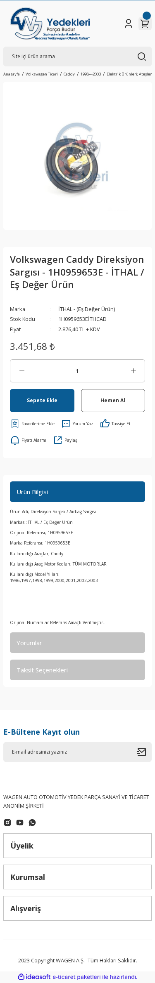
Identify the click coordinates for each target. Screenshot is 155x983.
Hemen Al (112, 400)
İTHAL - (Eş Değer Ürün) (86, 309)
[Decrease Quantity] (21, 371)
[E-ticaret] (76, 977)
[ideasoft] (34, 977)
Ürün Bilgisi (32, 492)
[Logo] (50, 23)
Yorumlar (29, 643)
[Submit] (144, 752)
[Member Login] (128, 23)
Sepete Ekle (42, 400)
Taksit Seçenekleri (42, 670)
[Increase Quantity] (133, 371)
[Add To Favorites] (32, 424)
